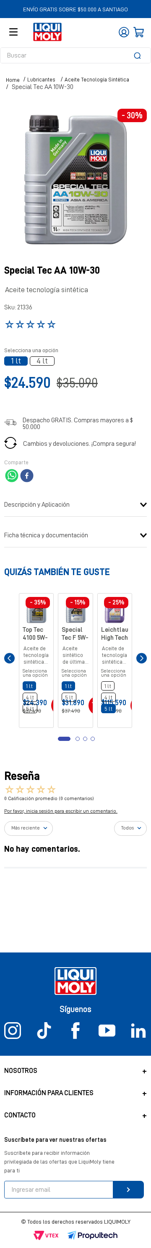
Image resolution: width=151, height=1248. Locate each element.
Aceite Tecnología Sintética (97, 79)
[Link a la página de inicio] (12, 80)
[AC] (60, 724)
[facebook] (27, 476)
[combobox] (75, 55)
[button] (16, 361)
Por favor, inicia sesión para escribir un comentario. (60, 830)
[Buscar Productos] (139, 55)
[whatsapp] (11, 476)
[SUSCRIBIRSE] (128, 1189)
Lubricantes (41, 79)
